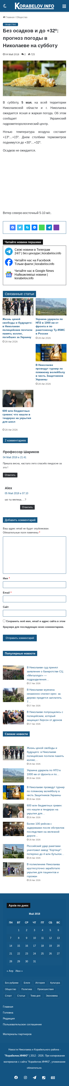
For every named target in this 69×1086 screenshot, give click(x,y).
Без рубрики (11, 982)
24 (34, 953)
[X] (20, 227)
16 (26, 945)
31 (34, 961)
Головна (8, 1012)
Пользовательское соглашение (22, 1024)
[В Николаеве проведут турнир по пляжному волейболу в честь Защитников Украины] (51, 352)
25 (42, 953)
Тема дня (35, 995)
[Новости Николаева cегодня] (34, 6)
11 (42, 938)
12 (50, 938)
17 (34, 945)
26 (50, 953)
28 (10, 961)
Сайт (6, 607)
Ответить (10, 475)
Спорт (8, 995)
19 (50, 945)
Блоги (27, 982)
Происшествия (45, 989)
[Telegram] (49, 227)
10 (34, 938)
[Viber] (56, 227)
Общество (21, 17)
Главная (10, 17)
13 (58, 938)
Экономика (52, 995)
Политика (26, 989)
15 (18, 945)
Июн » (19, 971)
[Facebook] (13, 227)
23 (26, 953)
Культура (55, 982)
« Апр (10, 971)
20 (58, 945)
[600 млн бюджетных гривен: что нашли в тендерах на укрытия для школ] (17, 398)
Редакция (9, 1018)
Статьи (21, 995)
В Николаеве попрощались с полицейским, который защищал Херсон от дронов (45, 715)
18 (42, 945)
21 (10, 953)
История (40, 982)
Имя (6, 578)
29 (18, 961)
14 (10, 945)
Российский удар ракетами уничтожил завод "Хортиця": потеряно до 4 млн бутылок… (45, 849)
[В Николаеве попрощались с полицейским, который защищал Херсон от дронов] (13, 717)
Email (7, 592)
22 (18, 953)
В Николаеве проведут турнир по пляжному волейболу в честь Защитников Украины (50, 372)
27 (58, 953)
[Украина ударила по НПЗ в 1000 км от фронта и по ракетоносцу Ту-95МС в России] (51, 306)
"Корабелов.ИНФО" (16, 1055)
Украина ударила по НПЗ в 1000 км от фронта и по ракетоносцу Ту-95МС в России (50, 326)
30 (26, 961)
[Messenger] (34, 227)
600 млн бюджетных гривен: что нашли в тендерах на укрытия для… (44, 809)
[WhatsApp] (42, 227)
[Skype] (27, 227)
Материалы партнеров (17, 1034)
